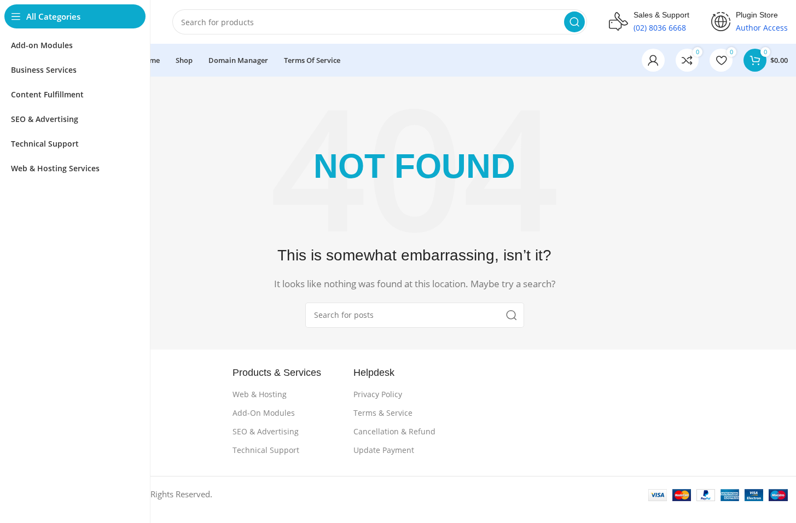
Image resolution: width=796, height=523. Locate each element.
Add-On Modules (264, 413)
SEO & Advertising (266, 431)
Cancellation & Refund (394, 431)
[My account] (653, 60)
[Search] (574, 21)
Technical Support (266, 450)
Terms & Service (382, 413)
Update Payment (383, 450)
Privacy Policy (377, 394)
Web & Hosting (260, 394)
